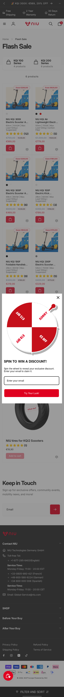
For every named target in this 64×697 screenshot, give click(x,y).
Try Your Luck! (31, 393)
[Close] (58, 297)
